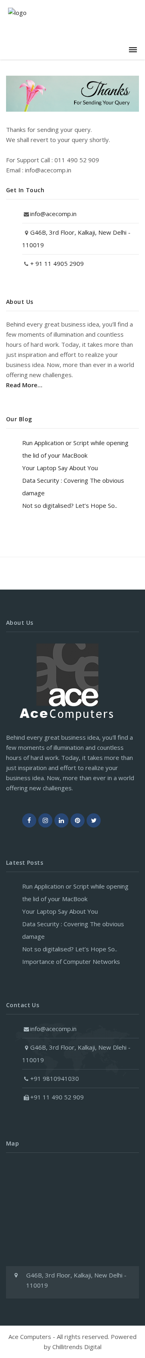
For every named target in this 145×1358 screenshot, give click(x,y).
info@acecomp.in (53, 214)
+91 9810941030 (54, 1078)
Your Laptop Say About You (60, 468)
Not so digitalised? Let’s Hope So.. (69, 505)
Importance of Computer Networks (71, 961)
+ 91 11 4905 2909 (57, 263)
